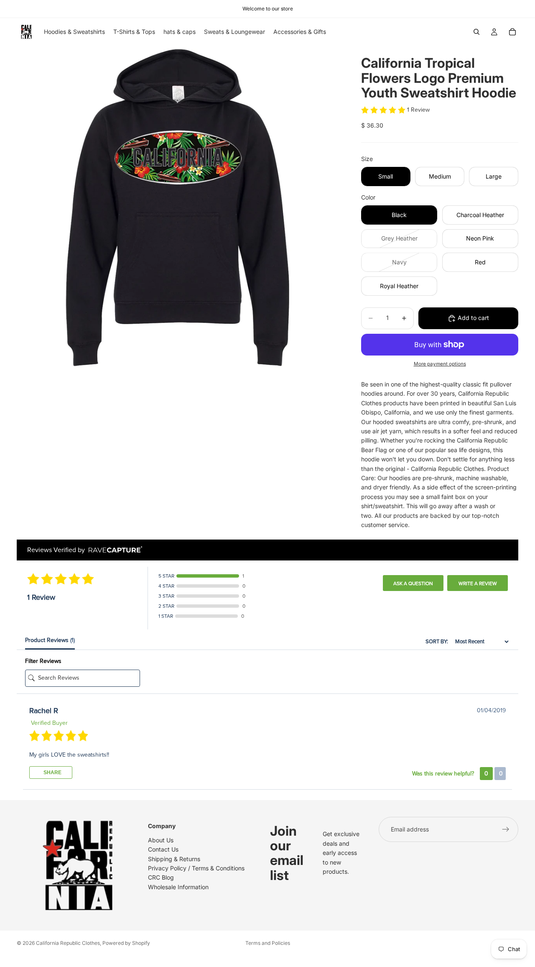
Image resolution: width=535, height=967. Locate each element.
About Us (160, 840)
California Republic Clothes (68, 943)
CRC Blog (161, 877)
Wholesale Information (178, 886)
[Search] (476, 32)
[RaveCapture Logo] (113, 550)
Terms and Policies (267, 943)
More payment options (440, 364)
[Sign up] (506, 829)
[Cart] (512, 32)
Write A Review (478, 583)
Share (51, 772)
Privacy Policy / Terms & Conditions (196, 868)
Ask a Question (413, 583)
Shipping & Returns (174, 858)
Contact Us (163, 849)
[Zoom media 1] (179, 208)
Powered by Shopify (126, 943)
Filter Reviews (43, 661)
